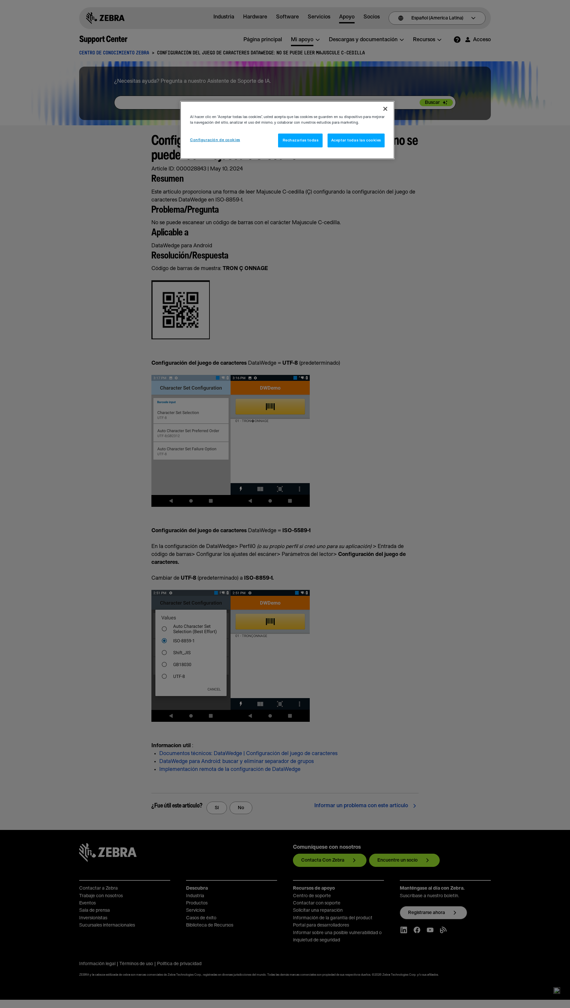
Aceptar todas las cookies (356, 140)
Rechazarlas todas (301, 140)
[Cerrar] (385, 109)
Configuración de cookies (215, 140)
